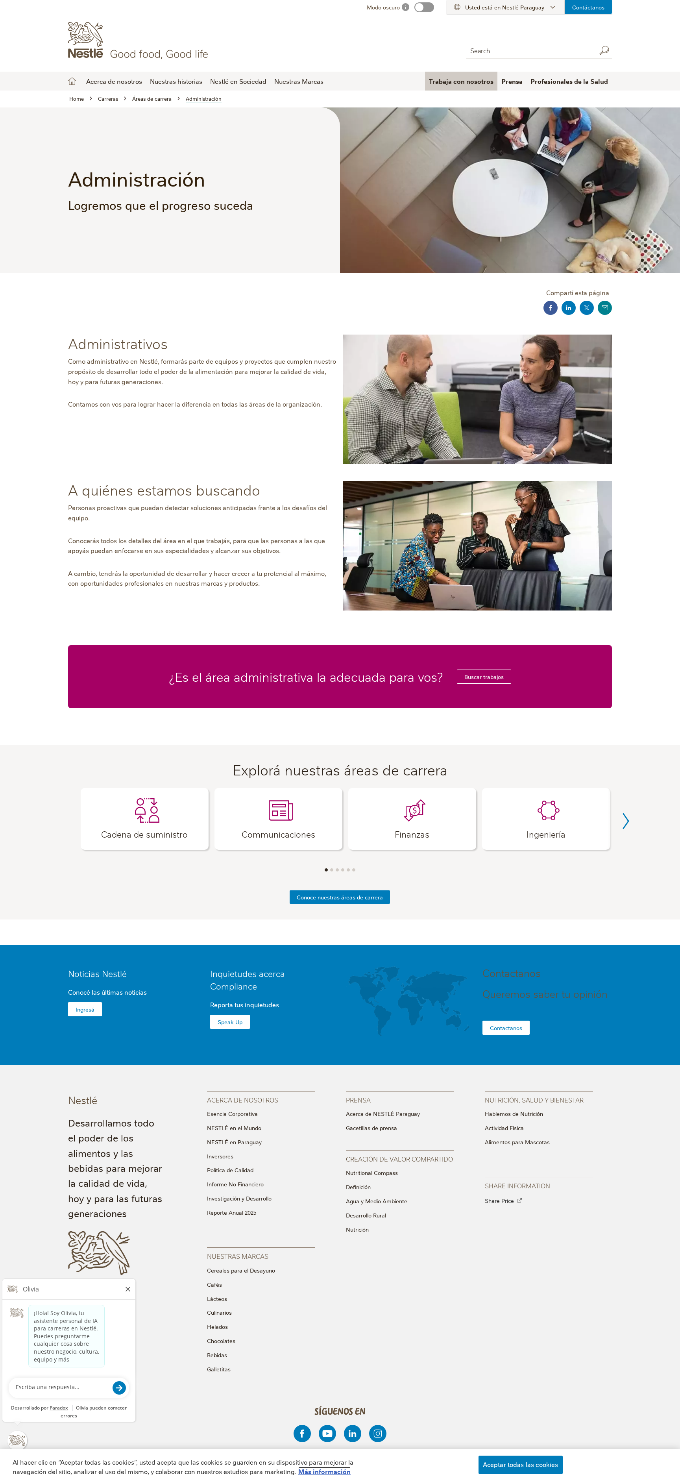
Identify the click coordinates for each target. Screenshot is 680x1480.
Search (604, 50)
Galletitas (219, 1369)
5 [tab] (348, 869)
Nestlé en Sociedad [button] (238, 81)
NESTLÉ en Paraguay (234, 1141)
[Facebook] (302, 1433)
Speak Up (230, 1021)
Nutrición (357, 1229)
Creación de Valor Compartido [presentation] (399, 1158)
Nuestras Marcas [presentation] (237, 1255)
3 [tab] (337, 869)
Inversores (220, 1156)
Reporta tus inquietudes (244, 1004)
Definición (358, 1186)
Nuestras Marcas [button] (298, 81)
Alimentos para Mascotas (517, 1141)
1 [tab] (326, 869)
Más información (324, 1471)
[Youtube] (327, 1433)
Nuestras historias (176, 81)
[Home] (139, 40)
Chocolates (221, 1340)
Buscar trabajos (484, 676)
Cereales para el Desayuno (241, 1270)
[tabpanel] (145, 819)
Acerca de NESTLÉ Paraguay (383, 1113)
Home (72, 81)
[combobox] (529, 50)
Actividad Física (504, 1127)
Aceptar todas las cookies (520, 1464)
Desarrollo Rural (366, 1215)
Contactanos (506, 1027)
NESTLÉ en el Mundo (234, 1127)
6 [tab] (353, 869)
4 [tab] (342, 869)
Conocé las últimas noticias (107, 992)
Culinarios (219, 1312)
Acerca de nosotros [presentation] (242, 1099)
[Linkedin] (352, 1433)
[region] (340, 1464)
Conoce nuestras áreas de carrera (340, 897)
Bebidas (217, 1354)
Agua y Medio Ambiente (376, 1200)
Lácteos (217, 1298)
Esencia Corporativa (232, 1113)
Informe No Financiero (235, 1184)
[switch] (424, 7)
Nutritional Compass (372, 1172)
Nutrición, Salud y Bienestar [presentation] (534, 1099)
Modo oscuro (383, 7)
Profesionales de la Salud (569, 81)
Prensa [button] (512, 81)
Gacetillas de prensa (371, 1127)
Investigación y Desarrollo (239, 1198)
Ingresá (85, 1009)
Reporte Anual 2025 (232, 1212)
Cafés (214, 1284)
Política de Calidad (230, 1169)
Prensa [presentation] (358, 1099)
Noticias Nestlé (97, 973)
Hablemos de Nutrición (514, 1113)
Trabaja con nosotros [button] (461, 81)
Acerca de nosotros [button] (114, 81)
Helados (217, 1326)
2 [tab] (331, 869)
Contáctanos (588, 7)
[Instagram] (377, 1433)
